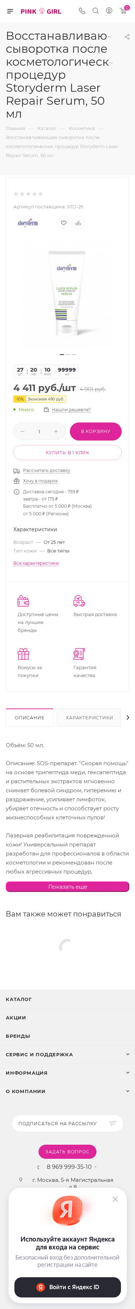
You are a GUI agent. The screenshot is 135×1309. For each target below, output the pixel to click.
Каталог (19, 999)
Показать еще (67, 886)
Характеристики (89, 717)
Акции (16, 1017)
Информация (27, 1073)
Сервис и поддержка (39, 1054)
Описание (29, 717)
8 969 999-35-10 (69, 1167)
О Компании (26, 1091)
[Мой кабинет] (109, 11)
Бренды (18, 1036)
